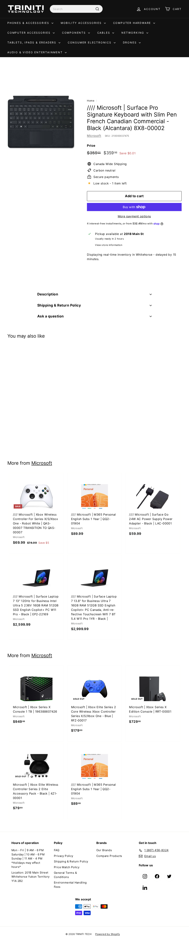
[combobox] (76, 9)
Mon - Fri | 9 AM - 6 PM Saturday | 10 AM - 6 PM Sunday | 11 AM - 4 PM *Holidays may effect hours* (27, 858)
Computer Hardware (132, 22)
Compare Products (109, 856)
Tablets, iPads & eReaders (32, 42)
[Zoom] (41, 122)
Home (90, 100)
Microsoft (94, 135)
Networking (133, 32)
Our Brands (104, 850)
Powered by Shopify (107, 934)
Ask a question (50, 316)
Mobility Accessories (82, 22)
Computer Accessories (29, 32)
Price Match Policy (66, 867)
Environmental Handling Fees (70, 885)
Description (47, 294)
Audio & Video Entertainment (35, 52)
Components (74, 32)
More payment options (134, 216)
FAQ (56, 850)
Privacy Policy (63, 856)
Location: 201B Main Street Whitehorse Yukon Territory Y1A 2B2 (30, 877)
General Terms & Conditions (65, 875)
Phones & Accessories (29, 22)
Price (91, 145)
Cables (104, 32)
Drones (130, 42)
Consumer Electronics (90, 42)
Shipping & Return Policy (59, 305)
